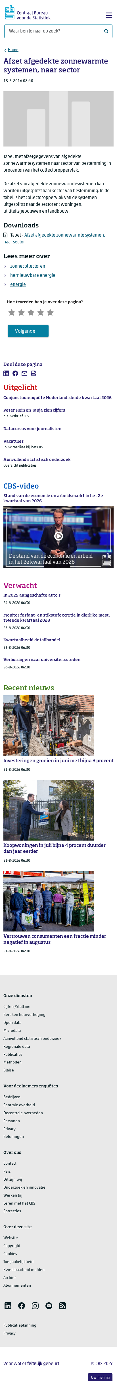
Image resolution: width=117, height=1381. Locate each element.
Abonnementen (17, 1286)
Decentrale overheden (23, 1113)
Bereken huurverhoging (24, 1015)
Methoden (12, 1062)
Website (10, 1238)
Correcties (12, 1211)
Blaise (8, 1070)
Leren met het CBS (19, 1203)
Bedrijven (11, 1097)
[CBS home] (28, 11)
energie (18, 284)
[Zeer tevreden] (50, 311)
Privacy (9, 1129)
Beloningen (13, 1137)
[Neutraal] (31, 311)
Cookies (10, 1254)
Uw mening (100, 1378)
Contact (9, 1164)
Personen (11, 1121)
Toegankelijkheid (18, 1262)
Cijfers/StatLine (16, 1007)
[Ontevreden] (21, 311)
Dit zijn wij (12, 1179)
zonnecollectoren (27, 266)
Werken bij (12, 1195)
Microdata (12, 1031)
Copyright (11, 1246)
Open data (12, 1023)
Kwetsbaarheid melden (24, 1270)
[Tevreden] (40, 311)
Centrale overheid (19, 1105)
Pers (7, 1171)
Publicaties (12, 1055)
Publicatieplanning (19, 1325)
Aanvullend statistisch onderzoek (32, 1039)
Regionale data (16, 1047)
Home (13, 50)
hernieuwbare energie (32, 275)
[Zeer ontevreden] (11, 311)
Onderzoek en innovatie (24, 1187)
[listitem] (6, 373)
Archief (9, 1278)
